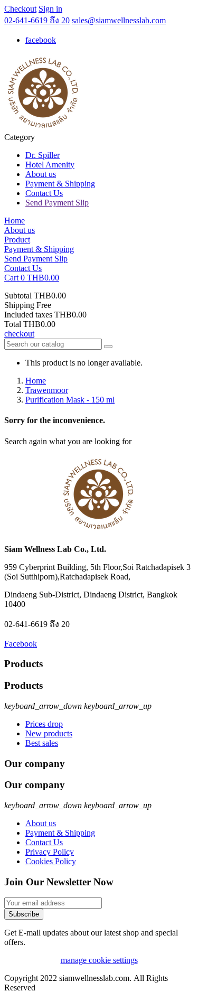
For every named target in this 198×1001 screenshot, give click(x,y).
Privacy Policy (49, 851)
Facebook (20, 643)
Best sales (41, 742)
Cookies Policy (50, 861)
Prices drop (44, 723)
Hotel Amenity (49, 164)
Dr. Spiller (42, 155)
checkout (19, 333)
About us (40, 174)
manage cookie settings (99, 960)
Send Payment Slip (57, 202)
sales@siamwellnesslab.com (119, 20)
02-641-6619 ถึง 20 (37, 20)
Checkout (20, 8)
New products (48, 733)
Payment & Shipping (60, 183)
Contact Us (44, 193)
